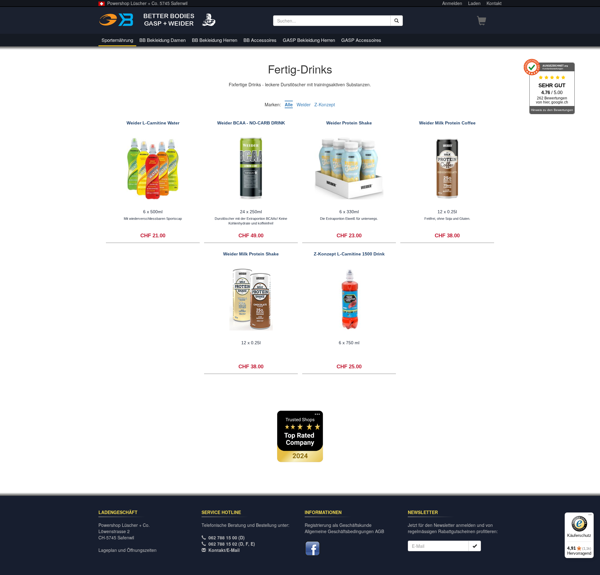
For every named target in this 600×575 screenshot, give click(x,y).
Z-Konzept (324, 104)
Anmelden (452, 3)
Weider (304, 104)
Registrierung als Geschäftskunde (338, 525)
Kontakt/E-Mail (224, 550)
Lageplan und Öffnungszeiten (127, 550)
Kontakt (494, 3)
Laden (474, 3)
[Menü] (590, 516)
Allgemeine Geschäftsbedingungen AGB (344, 531)
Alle (289, 104)
